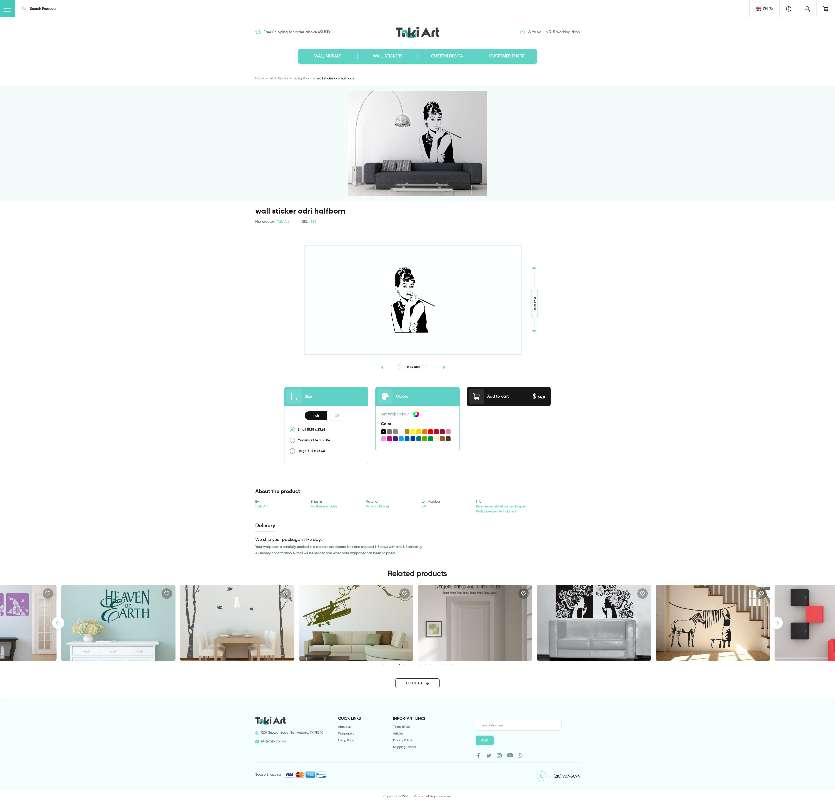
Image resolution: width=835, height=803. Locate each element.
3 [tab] (394, 664)
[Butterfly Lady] (713, 623)
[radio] (326, 429)
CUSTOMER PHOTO (507, 56)
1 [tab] (383, 664)
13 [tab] (446, 664)
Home (259, 78)
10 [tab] (430, 664)
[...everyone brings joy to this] (356, 623)
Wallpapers (346, 733)
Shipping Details (404, 747)
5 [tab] (404, 664)
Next (777, 623)
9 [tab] (425, 664)
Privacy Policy (402, 740)
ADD (484, 740)
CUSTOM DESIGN (447, 56)
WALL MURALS (327, 56)
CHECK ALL (415, 683)
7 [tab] (415, 664)
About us (344, 727)
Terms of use (401, 727)
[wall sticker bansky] (594, 623)
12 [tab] (441, 664)
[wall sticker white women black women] (475, 623)
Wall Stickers (278, 78)
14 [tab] (451, 664)
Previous (58, 623)
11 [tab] (436, 664)
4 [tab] (399, 664)
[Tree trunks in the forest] (118, 623)
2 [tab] (389, 664)
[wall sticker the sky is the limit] (237, 623)
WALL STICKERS (387, 56)
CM (337, 416)
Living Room (303, 78)
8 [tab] (420, 664)
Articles (398, 733)
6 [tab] (409, 664)
